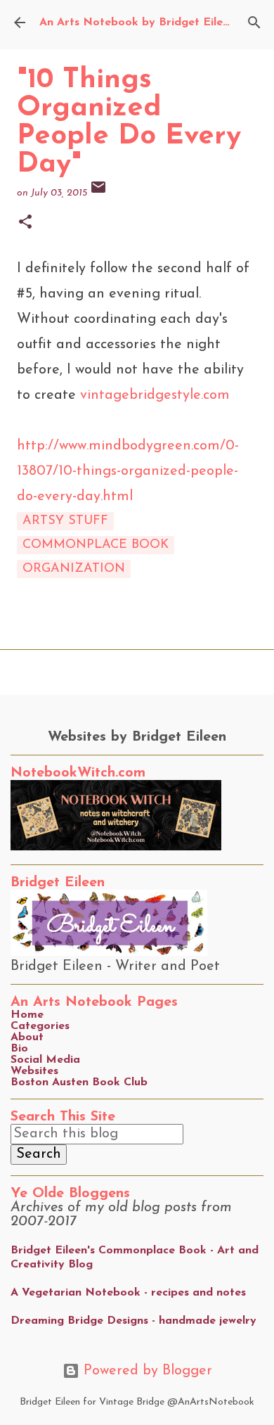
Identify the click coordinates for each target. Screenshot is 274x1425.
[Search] (254, 22)
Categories (40, 1026)
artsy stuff (65, 521)
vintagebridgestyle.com (155, 395)
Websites (34, 1071)
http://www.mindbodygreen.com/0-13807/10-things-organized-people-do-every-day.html (128, 471)
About (27, 1037)
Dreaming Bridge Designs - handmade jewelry (133, 1321)
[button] (25, 223)
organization (73, 569)
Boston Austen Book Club (79, 1082)
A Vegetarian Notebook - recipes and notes (128, 1292)
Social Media (45, 1060)
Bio (19, 1048)
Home (27, 1015)
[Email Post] (98, 193)
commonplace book (95, 545)
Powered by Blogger (145, 1371)
